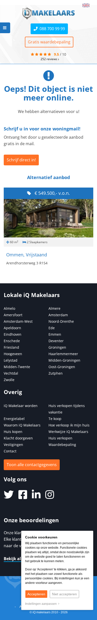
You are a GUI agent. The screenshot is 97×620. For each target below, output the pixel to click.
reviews (49, 59)
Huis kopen (13, 431)
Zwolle (9, 379)
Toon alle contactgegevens (32, 464)
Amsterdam (58, 314)
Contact (10, 451)
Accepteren (36, 594)
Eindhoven (12, 334)
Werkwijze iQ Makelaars (68, 431)
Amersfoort (13, 314)
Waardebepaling (62, 444)
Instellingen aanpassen (41, 604)
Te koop (54, 418)
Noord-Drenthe (61, 321)
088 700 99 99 (51, 28)
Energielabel (14, 418)
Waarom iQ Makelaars (22, 425)
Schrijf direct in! (21, 160)
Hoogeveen (13, 353)
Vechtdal (11, 373)
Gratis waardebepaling (49, 42)
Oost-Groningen (61, 366)
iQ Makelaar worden (21, 405)
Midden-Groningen (64, 360)
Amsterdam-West (18, 321)
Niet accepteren (64, 594)
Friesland (11, 347)
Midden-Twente (17, 366)
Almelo (9, 308)
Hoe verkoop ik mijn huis (69, 425)
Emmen (54, 334)
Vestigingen (13, 444)
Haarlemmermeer (63, 353)
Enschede (12, 340)
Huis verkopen (60, 438)
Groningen (57, 347)
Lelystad (10, 360)
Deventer (56, 340)
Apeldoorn (12, 327)
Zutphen (55, 373)
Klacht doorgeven (18, 438)
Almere (54, 308)
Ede (51, 327)
